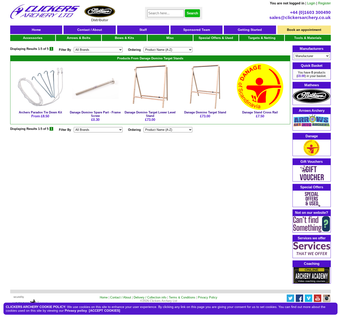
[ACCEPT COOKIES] (104, 310)
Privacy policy (76, 310)
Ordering (134, 49)
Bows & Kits (124, 38)
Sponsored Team (196, 30)
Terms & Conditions (182, 297)
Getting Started (250, 30)
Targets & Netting (262, 38)
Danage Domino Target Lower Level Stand (150, 114)
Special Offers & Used (216, 38)
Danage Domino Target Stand (205, 112)
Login (311, 3)
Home (36, 30)
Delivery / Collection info (150, 297)
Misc (170, 38)
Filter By (65, 49)
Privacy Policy (207, 297)
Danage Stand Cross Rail (260, 112)
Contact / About (89, 30)
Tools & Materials (308, 38)
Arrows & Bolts (78, 38)
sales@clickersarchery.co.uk (300, 17)
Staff (143, 30)
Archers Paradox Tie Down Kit (40, 112)
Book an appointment (304, 30)
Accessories (32, 38)
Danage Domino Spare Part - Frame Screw (95, 114)
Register (324, 3)
